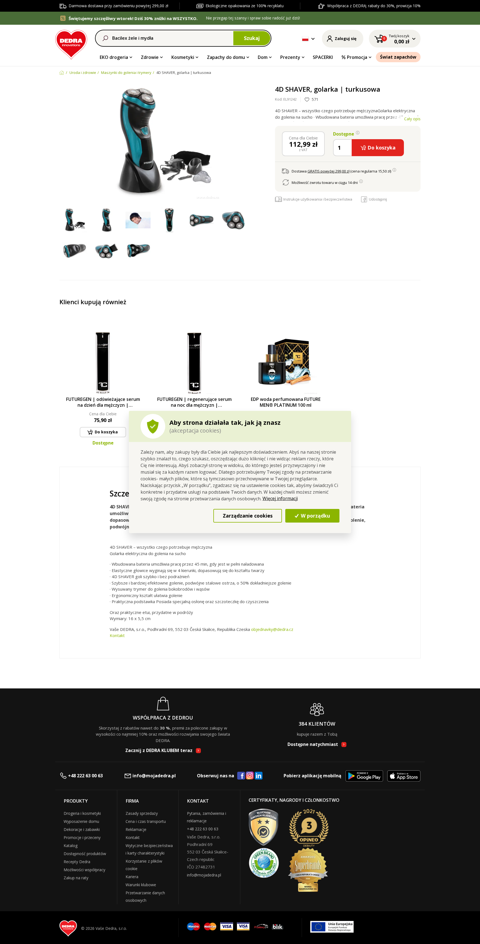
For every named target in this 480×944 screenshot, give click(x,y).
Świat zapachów (398, 57)
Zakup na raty (76, 877)
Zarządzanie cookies (247, 515)
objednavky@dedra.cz (272, 629)
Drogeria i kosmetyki (82, 813)
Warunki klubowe (141, 884)
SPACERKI (323, 57)
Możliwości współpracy (84, 869)
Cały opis (412, 118)
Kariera (132, 876)
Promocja (357, 57)
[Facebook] (241, 776)
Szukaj (252, 38)
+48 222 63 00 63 (85, 776)
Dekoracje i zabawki (82, 829)
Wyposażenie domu (81, 821)
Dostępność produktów (85, 853)
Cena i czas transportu (146, 821)
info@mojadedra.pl (154, 776)
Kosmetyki (182, 57)
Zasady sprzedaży (142, 813)
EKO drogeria (114, 57)
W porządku (314, 515)
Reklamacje (136, 829)
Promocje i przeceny (82, 837)
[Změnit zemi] (305, 38)
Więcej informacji (280, 498)
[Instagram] (250, 776)
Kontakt (117, 635)
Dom (263, 57)
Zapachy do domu (226, 57)
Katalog (71, 845)
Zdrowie (150, 57)
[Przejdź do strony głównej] (71, 44)
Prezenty (290, 57)
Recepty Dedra (77, 861)
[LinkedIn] (258, 776)
